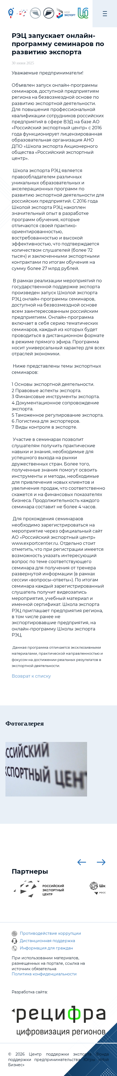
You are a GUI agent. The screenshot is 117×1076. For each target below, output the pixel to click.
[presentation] (81, 862)
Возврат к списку (31, 676)
